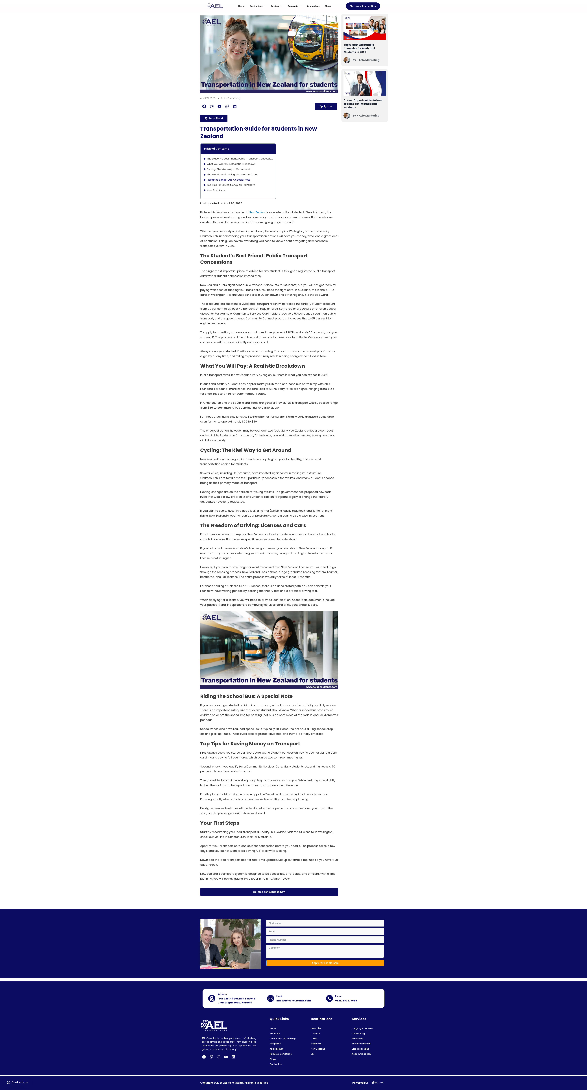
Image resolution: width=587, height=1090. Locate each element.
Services (275, 6)
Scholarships (312, 6)
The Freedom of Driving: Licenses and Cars (232, 174)
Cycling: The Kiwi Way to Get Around (228, 169)
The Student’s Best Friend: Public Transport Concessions (240, 158)
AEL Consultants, (233, 1082)
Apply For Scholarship (325, 963)
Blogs (328, 6)
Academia (293, 6)
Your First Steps (216, 190)
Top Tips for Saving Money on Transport (231, 185)
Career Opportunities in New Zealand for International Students (362, 103)
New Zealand (257, 212)
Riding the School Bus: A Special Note (228, 180)
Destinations (256, 6)
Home (241, 6)
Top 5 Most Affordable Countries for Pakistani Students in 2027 (359, 48)
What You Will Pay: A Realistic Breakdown (231, 164)
